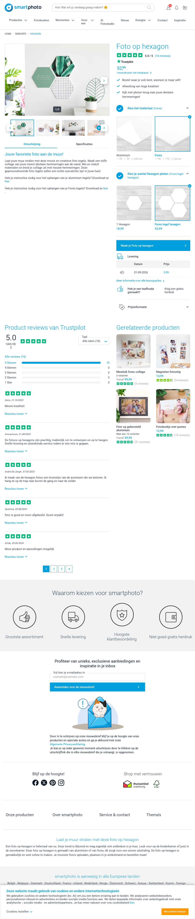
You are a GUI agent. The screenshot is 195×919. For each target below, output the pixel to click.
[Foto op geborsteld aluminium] (133, 406)
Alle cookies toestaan (175, 911)
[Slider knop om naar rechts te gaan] (104, 80)
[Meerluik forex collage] (133, 351)
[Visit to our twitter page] (44, 783)
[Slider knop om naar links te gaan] (10, 80)
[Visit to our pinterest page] (53, 783)
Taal (84, 337)
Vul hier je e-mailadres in (69, 672)
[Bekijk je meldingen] (177, 7)
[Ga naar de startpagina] (23, 7)
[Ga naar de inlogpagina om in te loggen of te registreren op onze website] (169, 7)
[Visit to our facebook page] (35, 783)
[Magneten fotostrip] (173, 351)
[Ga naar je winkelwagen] (185, 7)
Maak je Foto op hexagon (137, 245)
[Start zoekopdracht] (149, 7)
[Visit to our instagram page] (61, 783)
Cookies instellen (17, 911)
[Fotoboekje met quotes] (173, 406)
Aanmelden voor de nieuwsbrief (74, 687)
